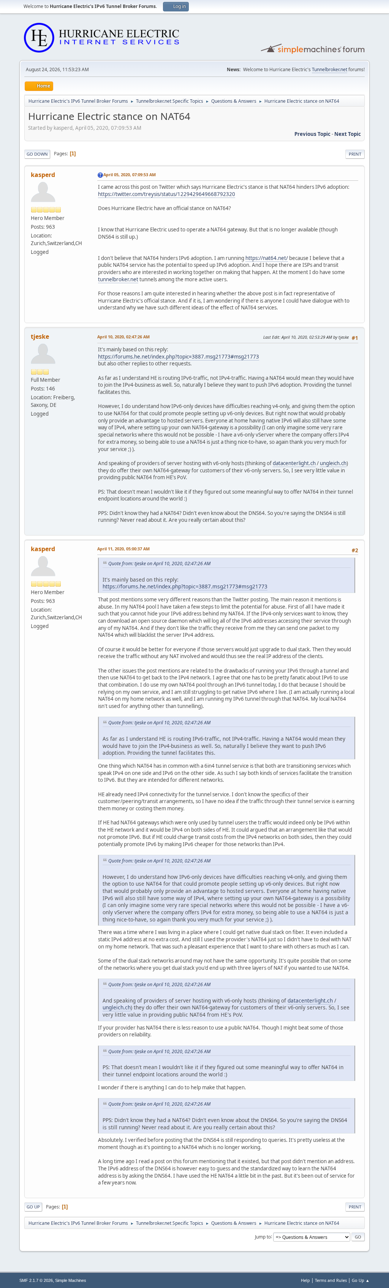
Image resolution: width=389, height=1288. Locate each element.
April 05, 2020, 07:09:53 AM (129, 174)
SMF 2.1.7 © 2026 (36, 1280)
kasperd (43, 175)
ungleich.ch (333, 463)
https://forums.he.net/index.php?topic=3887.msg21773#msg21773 (178, 356)
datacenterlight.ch (294, 463)
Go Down (37, 154)
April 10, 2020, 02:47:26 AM (123, 337)
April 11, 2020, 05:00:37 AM (123, 549)
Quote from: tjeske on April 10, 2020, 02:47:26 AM (159, 563)
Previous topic (312, 134)
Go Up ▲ (361, 1280)
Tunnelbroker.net (329, 69)
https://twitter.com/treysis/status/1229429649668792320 (166, 194)
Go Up (33, 1207)
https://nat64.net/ (266, 258)
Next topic (347, 134)
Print (355, 154)
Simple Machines (70, 1280)
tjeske (40, 336)
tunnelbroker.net (118, 279)
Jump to (263, 1236)
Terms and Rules (331, 1280)
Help (305, 1280)
